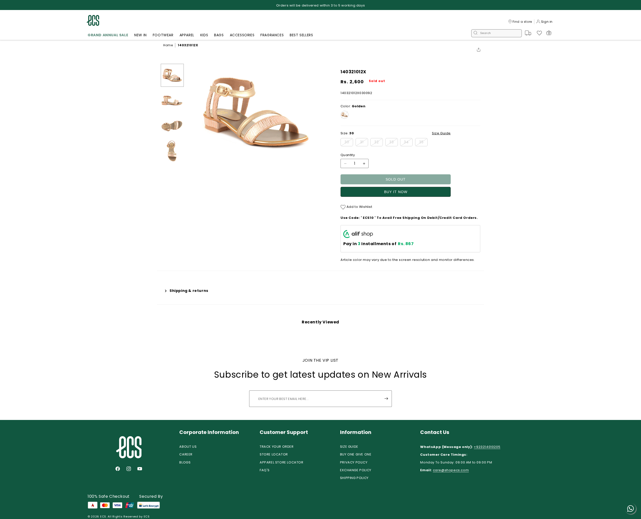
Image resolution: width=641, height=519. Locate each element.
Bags (219, 35)
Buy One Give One (356, 454)
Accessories (242, 35)
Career (186, 454)
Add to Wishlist (359, 206)
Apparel (187, 35)
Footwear (163, 35)
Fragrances (272, 35)
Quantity (348, 155)
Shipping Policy (354, 477)
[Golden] (345, 115)
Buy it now (395, 192)
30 (349, 142)
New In (140, 35)
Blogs (185, 462)
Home (168, 45)
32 (378, 142)
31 (364, 142)
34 (408, 142)
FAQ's (265, 470)
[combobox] (496, 33)
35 (423, 142)
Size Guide (349, 446)
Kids (204, 35)
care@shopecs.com (451, 470)
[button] (108, 35)
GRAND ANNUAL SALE (108, 35)
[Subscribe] (386, 398)
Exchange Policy (355, 470)
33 (393, 142)
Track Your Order (277, 446)
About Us (188, 446)
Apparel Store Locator (281, 462)
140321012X (188, 45)
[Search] (475, 33)
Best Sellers (301, 35)
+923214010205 (487, 446)
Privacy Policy (353, 462)
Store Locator (274, 454)
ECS (103, 516)
